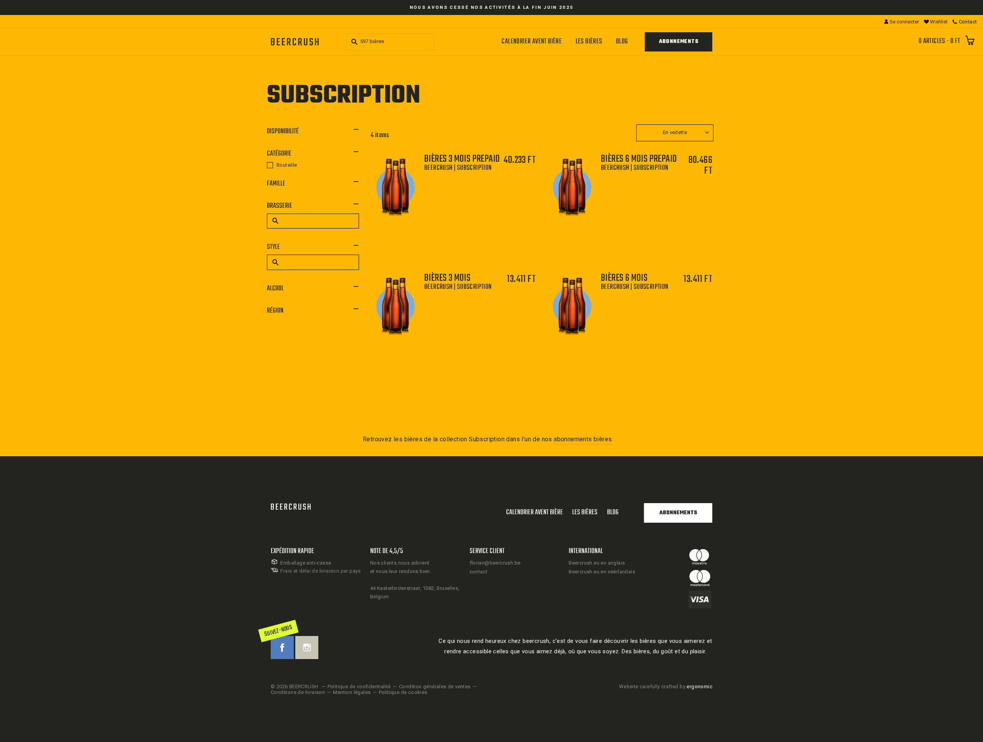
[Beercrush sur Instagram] (306, 647)
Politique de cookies (403, 692)
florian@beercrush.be (495, 563)
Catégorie (279, 153)
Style (273, 247)
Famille (276, 183)
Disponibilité (283, 131)
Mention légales (352, 692)
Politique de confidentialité (359, 686)
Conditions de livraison (298, 692)
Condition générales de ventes (435, 686)
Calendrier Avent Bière (531, 41)
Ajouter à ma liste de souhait (463, 220)
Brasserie (279, 206)
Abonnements (678, 41)
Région (275, 310)
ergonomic (699, 686)
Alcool (275, 288)
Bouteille (286, 165)
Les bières (589, 41)
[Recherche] (353, 42)
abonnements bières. (583, 439)
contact (479, 572)
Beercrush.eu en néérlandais (602, 572)
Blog (622, 41)
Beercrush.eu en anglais (597, 563)
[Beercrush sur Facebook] (282, 647)
